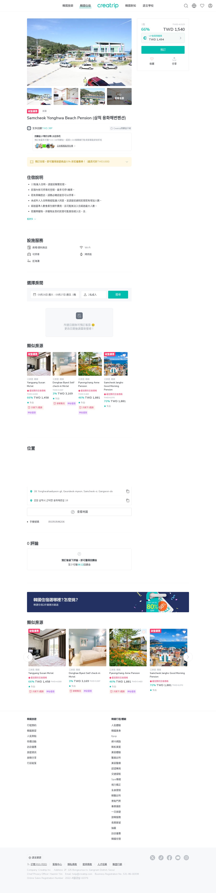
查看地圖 (82, 512)
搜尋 (118, 294)
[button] (79, 162)
